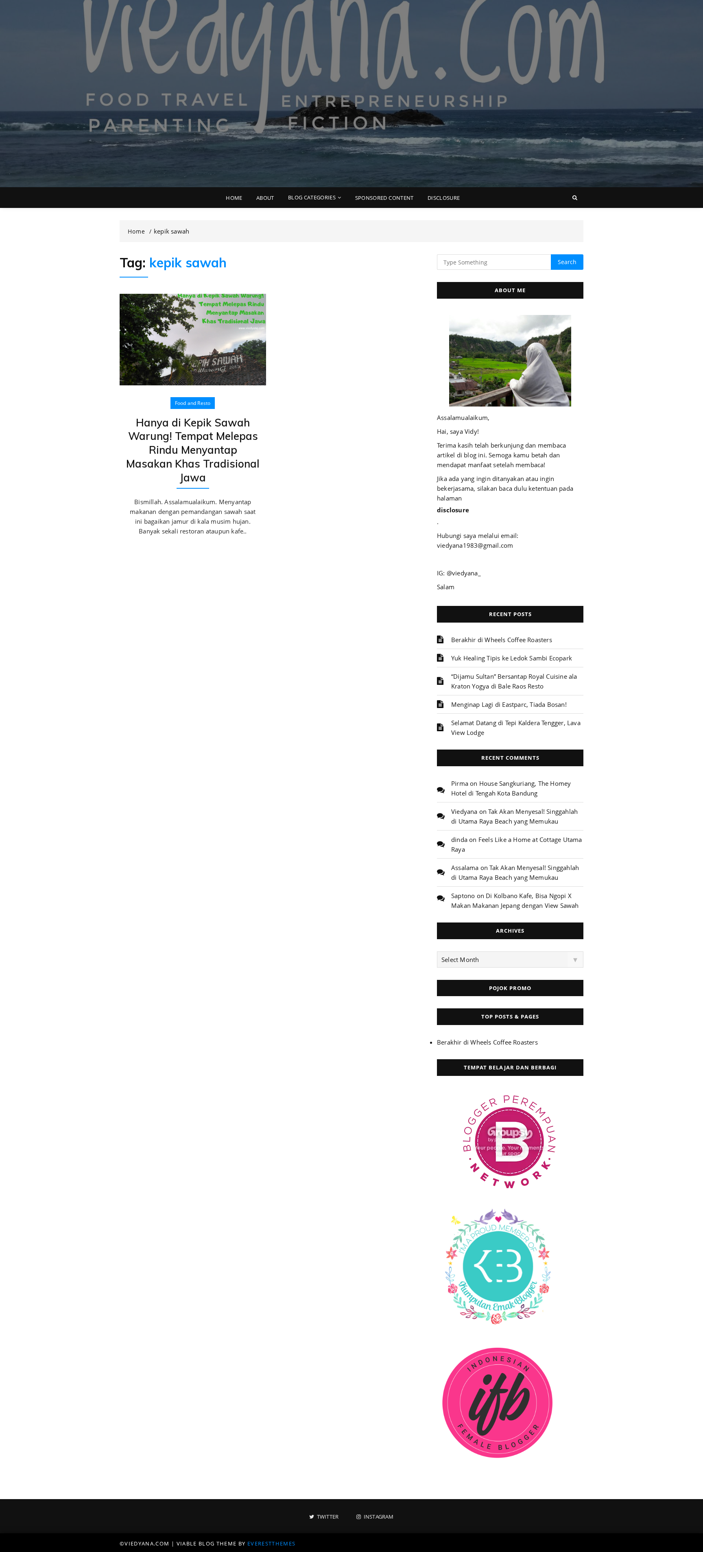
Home (234, 197)
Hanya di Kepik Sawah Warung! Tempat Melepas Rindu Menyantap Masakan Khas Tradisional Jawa (193, 450)
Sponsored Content (384, 197)
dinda (459, 839)
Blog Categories (312, 197)
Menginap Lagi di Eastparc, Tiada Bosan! (509, 704)
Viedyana (464, 811)
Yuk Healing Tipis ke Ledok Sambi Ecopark (511, 658)
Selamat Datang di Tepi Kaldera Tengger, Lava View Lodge (516, 728)
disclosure (453, 510)
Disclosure (444, 197)
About (265, 197)
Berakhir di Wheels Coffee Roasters (501, 640)
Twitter (327, 1516)
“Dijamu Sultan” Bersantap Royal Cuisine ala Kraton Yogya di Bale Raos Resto (514, 681)
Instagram (377, 1516)
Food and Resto (193, 403)
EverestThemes (271, 1543)
